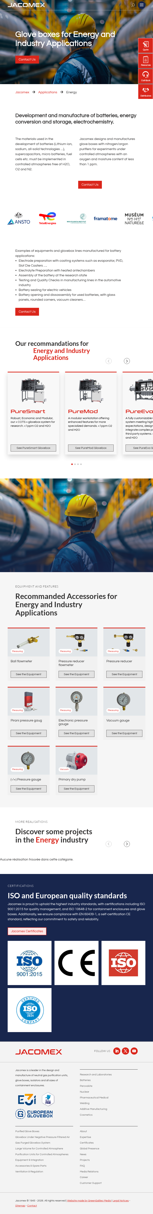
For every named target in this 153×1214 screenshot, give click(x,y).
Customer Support (91, 1183)
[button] (109, 361)
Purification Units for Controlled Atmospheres (41, 1154)
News (83, 1154)
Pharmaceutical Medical (94, 1097)
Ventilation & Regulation (29, 1171)
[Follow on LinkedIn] (116, 1051)
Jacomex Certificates (27, 931)
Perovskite (86, 1086)
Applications (47, 92)
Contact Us (27, 59)
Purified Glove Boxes (27, 1131)
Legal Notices (121, 1200)
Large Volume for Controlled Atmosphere (39, 1148)
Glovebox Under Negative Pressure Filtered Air (42, 1137)
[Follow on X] (125, 1051)
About (83, 1131)
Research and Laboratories (96, 1074)
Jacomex (22, 92)
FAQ (82, 1166)
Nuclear (84, 1092)
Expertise (85, 1137)
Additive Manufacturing (93, 1109)
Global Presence (89, 1148)
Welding (84, 1103)
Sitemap (20, 1205)
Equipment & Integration (29, 1160)
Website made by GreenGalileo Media (89, 1200)
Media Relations (89, 1171)
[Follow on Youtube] (134, 1051)
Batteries (85, 1080)
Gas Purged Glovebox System (32, 1142)
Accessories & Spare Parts (30, 1166)
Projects (85, 1160)
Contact (32, 1205)
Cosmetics (86, 1115)
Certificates (87, 1142)
